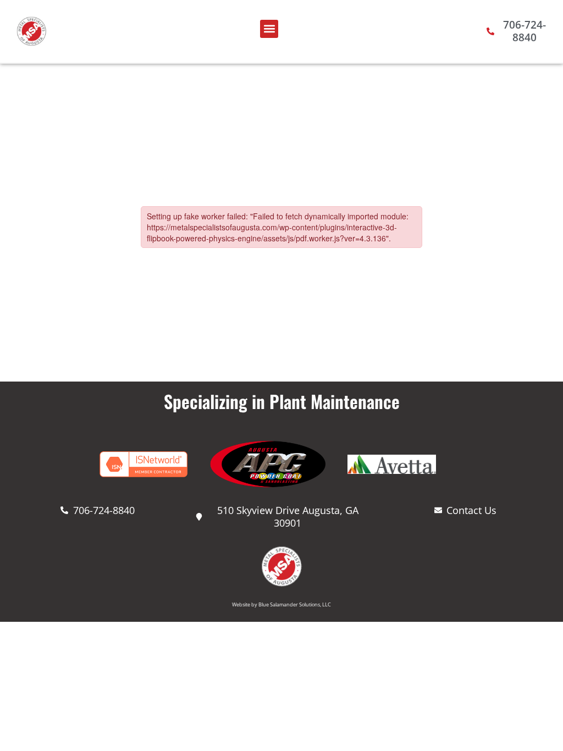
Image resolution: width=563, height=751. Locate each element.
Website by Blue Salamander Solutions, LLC (281, 604)
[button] (269, 29)
